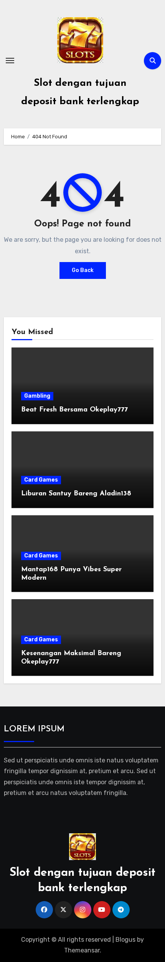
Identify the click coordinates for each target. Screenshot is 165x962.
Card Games (41, 480)
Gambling (37, 396)
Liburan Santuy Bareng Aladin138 (76, 493)
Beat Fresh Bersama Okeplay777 (74, 409)
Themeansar (82, 950)
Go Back (83, 270)
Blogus (125, 939)
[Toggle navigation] (10, 60)
